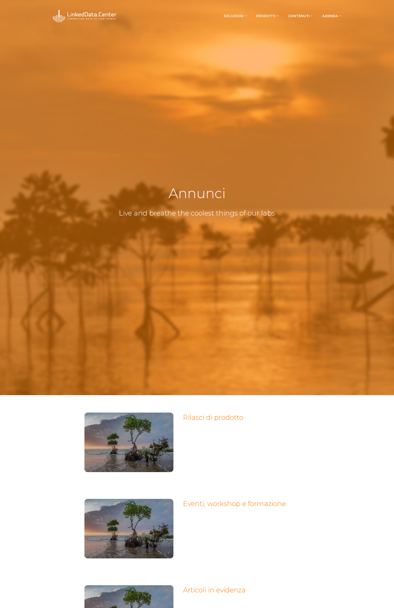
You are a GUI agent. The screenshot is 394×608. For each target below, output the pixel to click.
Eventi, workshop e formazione (234, 503)
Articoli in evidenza (214, 590)
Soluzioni (234, 16)
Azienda (330, 16)
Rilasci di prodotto (213, 417)
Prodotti (266, 16)
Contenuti (299, 16)
